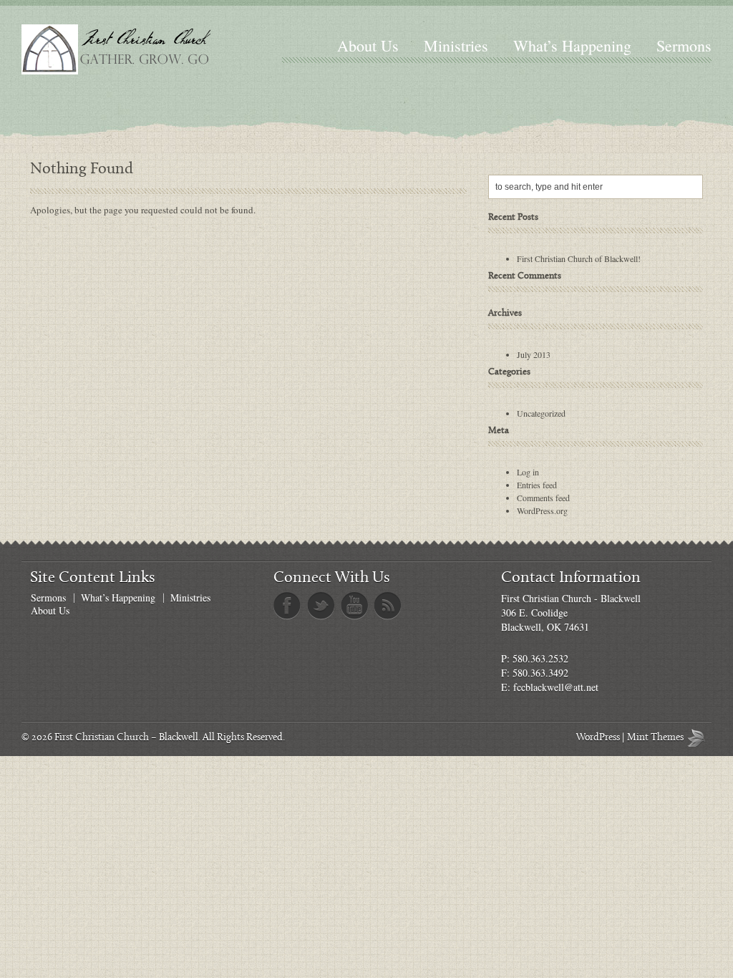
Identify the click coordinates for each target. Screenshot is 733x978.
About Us (368, 45)
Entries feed (537, 484)
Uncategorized (541, 413)
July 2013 (533, 354)
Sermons (684, 45)
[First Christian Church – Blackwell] (144, 49)
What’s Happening (572, 45)
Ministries (456, 45)
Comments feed (543, 497)
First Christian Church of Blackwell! (579, 258)
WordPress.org (542, 510)
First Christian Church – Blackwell (126, 737)
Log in (528, 472)
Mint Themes (699, 738)
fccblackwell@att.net (555, 687)
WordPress (598, 737)
